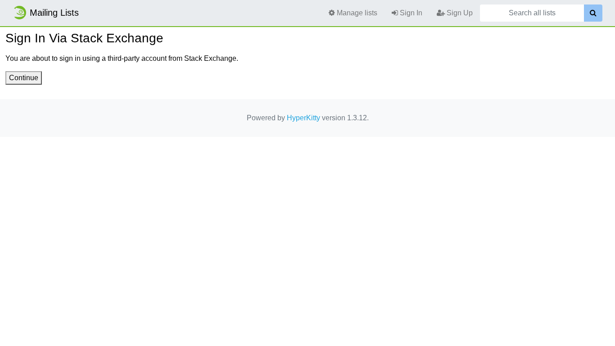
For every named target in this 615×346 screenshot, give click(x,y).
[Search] (593, 13)
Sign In (410, 13)
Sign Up (459, 13)
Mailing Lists (54, 13)
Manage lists (356, 13)
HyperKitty (303, 118)
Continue (23, 78)
